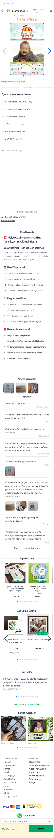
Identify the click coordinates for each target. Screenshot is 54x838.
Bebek (6, 772)
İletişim (32, 782)
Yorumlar (19, 705)
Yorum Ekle (34, 705)
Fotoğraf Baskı (10, 796)
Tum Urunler (35, 779)
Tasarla (41, 828)
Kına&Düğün (9, 779)
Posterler (8, 789)
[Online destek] (19, 815)
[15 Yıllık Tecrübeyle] (15, 10)
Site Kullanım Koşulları (40, 765)
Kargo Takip (34, 772)
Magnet (7, 762)
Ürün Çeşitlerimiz (37, 776)
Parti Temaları (10, 782)
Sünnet (6, 769)
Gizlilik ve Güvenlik (37, 769)
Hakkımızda (34, 762)
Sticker (6, 786)
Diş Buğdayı (9, 776)
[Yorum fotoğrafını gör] (8, 388)
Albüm (6, 793)
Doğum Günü (9, 765)
